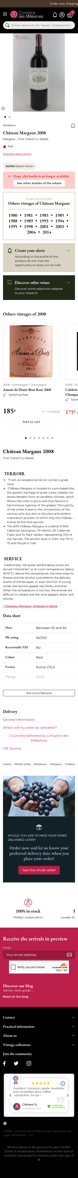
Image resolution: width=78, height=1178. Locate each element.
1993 (47, 221)
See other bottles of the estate (39, 183)
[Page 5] (43, 438)
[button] (28, 909)
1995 (15, 226)
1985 (61, 215)
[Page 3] (34, 438)
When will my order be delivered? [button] (30, 728)
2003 (61, 226)
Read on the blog (15, 996)
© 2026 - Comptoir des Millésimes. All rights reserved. (37, 1131)
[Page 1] (26, 438)
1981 (31, 215)
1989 (31, 221)
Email (7, 947)
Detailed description (17, 154)
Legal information (15, 1135)
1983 (47, 215)
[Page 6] (48, 438)
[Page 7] (52, 438)
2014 (46, 232)
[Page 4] (39, 438)
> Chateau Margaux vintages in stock (30, 606)
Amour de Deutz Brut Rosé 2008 (27, 389)
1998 (31, 226)
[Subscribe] (69, 954)
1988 (15, 221)
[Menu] (5, 14)
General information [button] (19, 720)
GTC (31, 1135)
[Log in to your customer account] (62, 15)
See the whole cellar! (39, 870)
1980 (15, 215)
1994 (61, 221)
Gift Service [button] (12, 748)
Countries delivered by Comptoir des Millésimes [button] (39, 738)
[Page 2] (30, 438)
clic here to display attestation (26, 1126)
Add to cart (31, 422)
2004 (34, 232)
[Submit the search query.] (7, 25)
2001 (47, 226)
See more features (39, 693)
